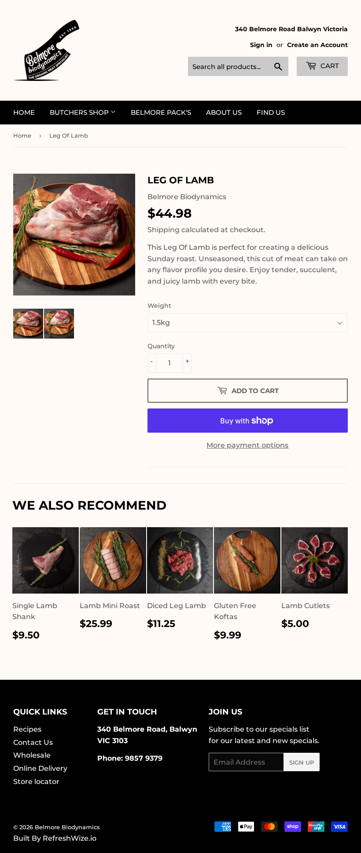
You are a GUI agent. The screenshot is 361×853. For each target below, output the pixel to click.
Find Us (271, 112)
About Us (224, 112)
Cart (329, 66)
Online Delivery (40, 768)
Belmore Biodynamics (67, 827)
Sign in (261, 44)
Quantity (161, 346)
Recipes (27, 729)
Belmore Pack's (161, 112)
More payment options (247, 445)
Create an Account (317, 44)
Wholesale (32, 755)
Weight (159, 306)
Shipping (163, 230)
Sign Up (301, 762)
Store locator (36, 781)
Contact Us (33, 742)
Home (24, 112)
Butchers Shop (80, 112)
